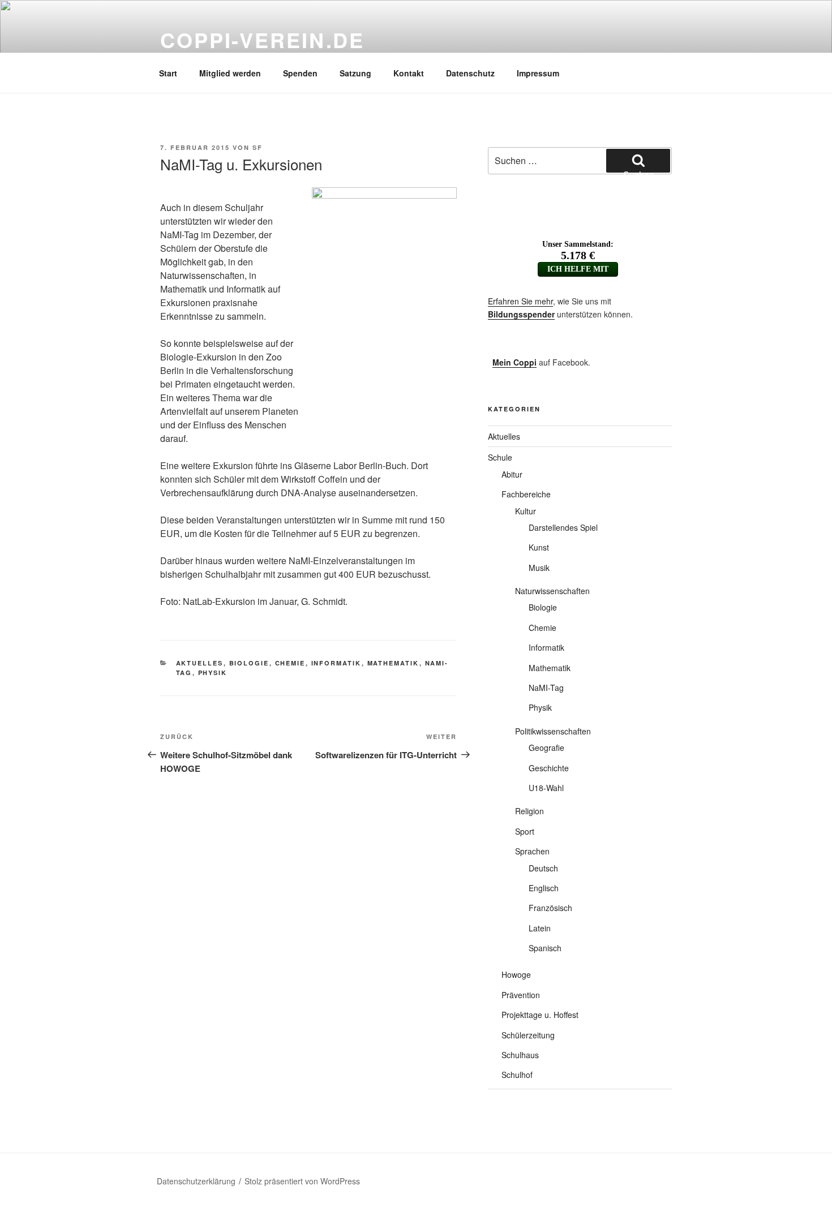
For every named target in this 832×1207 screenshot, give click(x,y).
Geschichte (549, 768)
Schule (500, 457)
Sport (524, 831)
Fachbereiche (526, 494)
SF (257, 147)
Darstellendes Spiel (563, 527)
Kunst (539, 547)
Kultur (525, 511)
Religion (529, 811)
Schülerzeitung (528, 1035)
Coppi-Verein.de (262, 39)
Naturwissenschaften (552, 590)
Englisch (544, 888)
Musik (539, 567)
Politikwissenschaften (553, 731)
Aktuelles (200, 663)
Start (168, 73)
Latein (540, 928)
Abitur (511, 474)
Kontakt (408, 73)
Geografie (546, 747)
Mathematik (393, 663)
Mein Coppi (514, 362)
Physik (213, 672)
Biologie (249, 663)
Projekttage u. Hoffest (539, 1014)
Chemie (290, 663)
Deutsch (543, 868)
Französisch (550, 907)
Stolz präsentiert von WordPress (302, 1181)
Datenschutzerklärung (196, 1181)
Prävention (520, 994)
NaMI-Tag (546, 687)
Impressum (538, 73)
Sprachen (532, 851)
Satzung (355, 73)
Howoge (516, 974)
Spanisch (545, 947)
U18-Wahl (546, 787)
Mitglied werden (230, 73)
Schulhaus (520, 1054)
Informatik (336, 663)
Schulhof (517, 1074)
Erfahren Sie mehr (520, 301)
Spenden (300, 73)
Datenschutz (470, 73)
